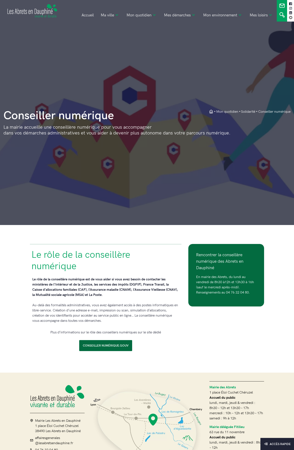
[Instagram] (290, 8)
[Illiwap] (290, 17)
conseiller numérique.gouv (105, 345)
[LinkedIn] (290, 13)
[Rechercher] (282, 16)
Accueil (88, 15)
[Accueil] (57, 396)
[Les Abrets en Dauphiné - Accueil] (211, 112)
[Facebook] (290, 4)
